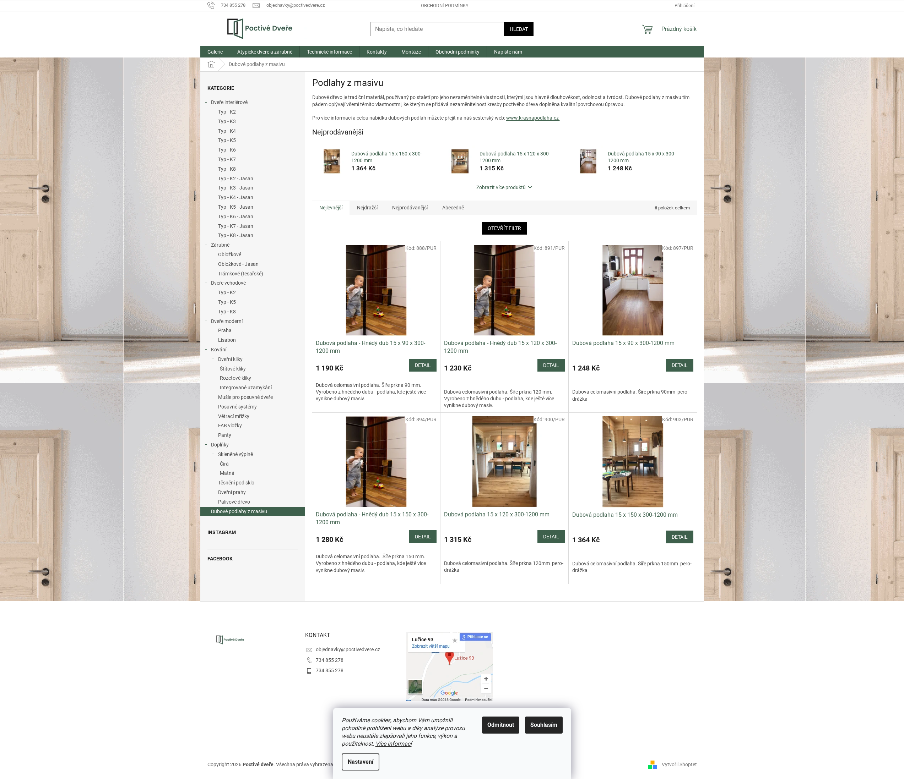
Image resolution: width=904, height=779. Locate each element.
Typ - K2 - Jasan (235, 178)
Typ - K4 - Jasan (235, 197)
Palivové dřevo (234, 502)
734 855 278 (329, 660)
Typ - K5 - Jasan (235, 207)
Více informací (393, 743)
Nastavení (360, 761)
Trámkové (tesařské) (240, 273)
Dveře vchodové (228, 283)
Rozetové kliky (235, 378)
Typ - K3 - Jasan (235, 188)
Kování (218, 349)
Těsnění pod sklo (236, 482)
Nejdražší (367, 207)
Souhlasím (543, 725)
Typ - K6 (227, 150)
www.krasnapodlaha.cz (533, 118)
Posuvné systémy (237, 407)
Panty (224, 435)
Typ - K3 (227, 121)
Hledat (519, 29)
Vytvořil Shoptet (679, 764)
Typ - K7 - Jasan (235, 226)
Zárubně (220, 245)
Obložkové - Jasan (238, 264)
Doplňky (220, 445)
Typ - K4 (227, 131)
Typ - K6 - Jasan (235, 216)
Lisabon (227, 340)
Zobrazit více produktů (501, 187)
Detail (423, 365)
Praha (225, 330)
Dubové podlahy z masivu (239, 511)
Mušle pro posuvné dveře (245, 397)
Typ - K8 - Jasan (235, 235)
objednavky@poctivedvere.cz (348, 649)
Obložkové (229, 254)
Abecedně (453, 207)
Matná (227, 473)
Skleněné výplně (235, 454)
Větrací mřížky (233, 416)
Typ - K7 (227, 159)
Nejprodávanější (410, 207)
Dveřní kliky (230, 359)
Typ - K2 (227, 112)
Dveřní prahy (232, 492)
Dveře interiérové (229, 102)
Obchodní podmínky (445, 5)
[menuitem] (215, 51)
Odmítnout (500, 725)
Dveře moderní (227, 321)
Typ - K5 (227, 140)
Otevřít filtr (504, 228)
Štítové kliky (233, 369)
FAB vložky (230, 425)
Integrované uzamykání (246, 387)
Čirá (224, 464)
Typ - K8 (227, 169)
